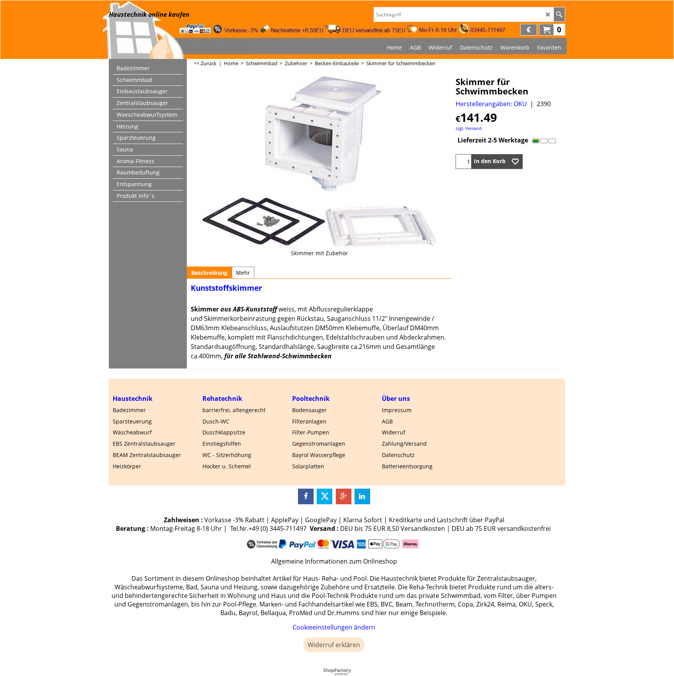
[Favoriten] (515, 162)
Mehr (243, 272)
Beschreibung (209, 272)
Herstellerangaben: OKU (491, 104)
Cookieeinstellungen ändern (334, 627)
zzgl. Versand (469, 128)
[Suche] (559, 14)
